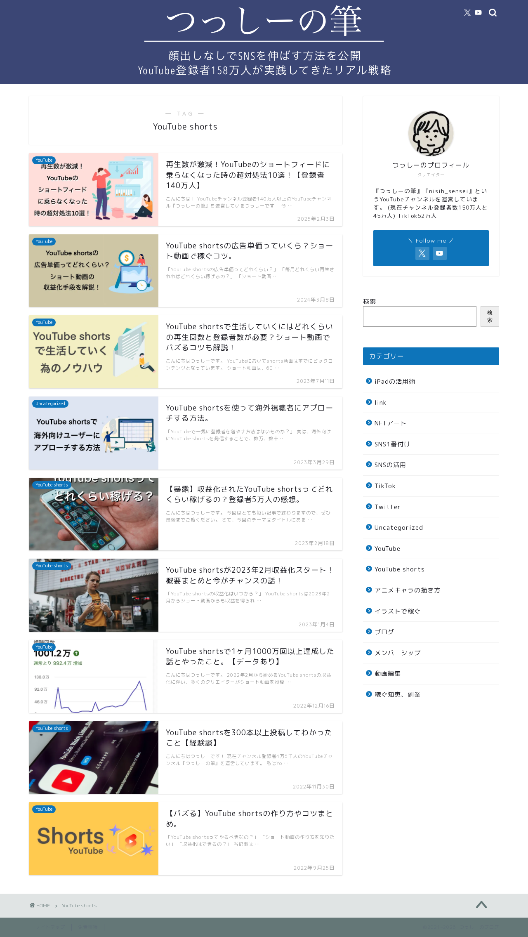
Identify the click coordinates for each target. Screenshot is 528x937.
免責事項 (88, 927)
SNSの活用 (390, 464)
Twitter (388, 507)
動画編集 (388, 673)
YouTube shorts (400, 569)
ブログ (384, 632)
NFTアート (391, 423)
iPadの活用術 (395, 381)
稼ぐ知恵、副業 (398, 694)
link (381, 402)
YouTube (388, 548)
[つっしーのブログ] (264, 80)
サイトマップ (50, 927)
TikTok (385, 485)
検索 (369, 301)
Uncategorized (399, 527)
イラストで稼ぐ (398, 611)
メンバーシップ (398, 653)
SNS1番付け (392, 444)
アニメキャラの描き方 (408, 590)
